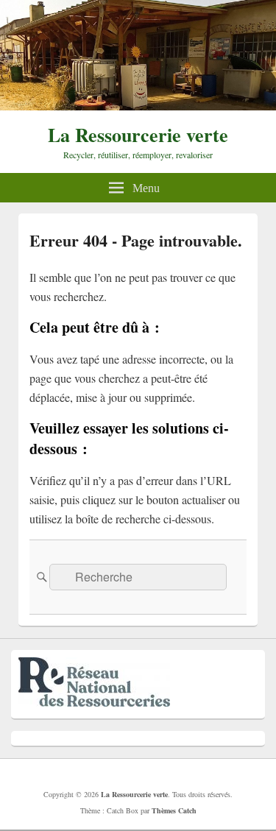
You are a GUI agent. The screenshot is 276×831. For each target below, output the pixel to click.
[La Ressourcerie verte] (138, 105)
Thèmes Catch (174, 810)
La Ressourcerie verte (138, 135)
